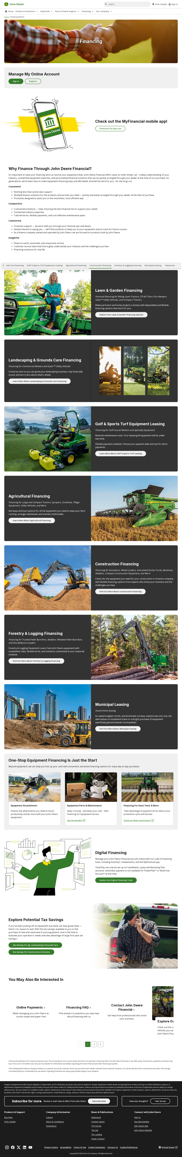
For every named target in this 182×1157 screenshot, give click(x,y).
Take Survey (160, 1101)
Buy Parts (8, 1117)
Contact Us (112, 1147)
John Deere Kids (141, 1126)
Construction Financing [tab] (100, 265)
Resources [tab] (170, 265)
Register (33, 81)
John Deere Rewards (143, 1130)
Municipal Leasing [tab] (153, 265)
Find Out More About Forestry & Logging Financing (36, 661)
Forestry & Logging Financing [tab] (127, 265)
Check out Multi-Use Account (137, 820)
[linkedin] (24, 1147)
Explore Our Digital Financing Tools (116, 880)
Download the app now (110, 128)
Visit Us (137, 1117)
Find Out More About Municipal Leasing (118, 728)
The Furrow (96, 1126)
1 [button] (87, 1044)
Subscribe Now (99, 1101)
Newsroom (96, 1117)
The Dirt (94, 1130)
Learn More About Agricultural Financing (32, 520)
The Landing (96, 1134)
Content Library (98, 1121)
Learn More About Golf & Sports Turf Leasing (121, 453)
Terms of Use (80, 1147)
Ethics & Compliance (55, 1121)
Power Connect (98, 1139)
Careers (49, 1117)
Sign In (174, 4)
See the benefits (74, 820)
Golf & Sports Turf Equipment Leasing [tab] (45, 265)
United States (168, 1147)
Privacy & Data (51, 1147)
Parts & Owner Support (65, 11)
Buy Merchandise (141, 1121)
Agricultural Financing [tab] (76, 265)
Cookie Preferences (129, 1147)
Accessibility (65, 1147)
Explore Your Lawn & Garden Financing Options (121, 314)
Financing (86, 11)
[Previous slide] (81, 1044)
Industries (45, 11)
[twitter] (18, 1147)
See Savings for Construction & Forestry (31, 952)
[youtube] (30, 1147)
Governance (51, 1126)
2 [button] (94, 1044)
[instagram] (7, 1147)
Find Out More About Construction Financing (120, 591)
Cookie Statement (96, 1147)
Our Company (102, 11)
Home (10, 11)
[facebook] (12, 1147)
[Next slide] (100, 1044)
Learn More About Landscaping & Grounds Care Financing (39, 381)
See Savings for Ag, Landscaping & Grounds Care (35, 945)
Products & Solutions (25, 11)
